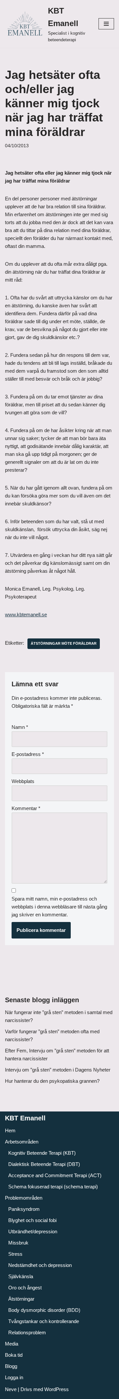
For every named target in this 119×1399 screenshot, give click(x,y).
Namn (20, 727)
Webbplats (23, 781)
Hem (10, 1130)
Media (11, 1344)
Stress (15, 1254)
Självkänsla (20, 1276)
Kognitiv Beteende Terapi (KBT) (42, 1153)
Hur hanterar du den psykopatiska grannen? (52, 1081)
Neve (11, 1389)
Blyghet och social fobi (32, 1220)
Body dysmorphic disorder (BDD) (44, 1310)
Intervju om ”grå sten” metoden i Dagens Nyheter (57, 1070)
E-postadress (28, 754)
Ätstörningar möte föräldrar (64, 643)
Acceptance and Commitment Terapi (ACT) (54, 1175)
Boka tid (13, 1355)
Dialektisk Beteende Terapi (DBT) (44, 1164)
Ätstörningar (21, 1299)
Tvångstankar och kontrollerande (43, 1321)
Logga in (14, 1377)
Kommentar (26, 808)
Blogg (11, 1366)
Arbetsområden (21, 1141)
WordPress (56, 1389)
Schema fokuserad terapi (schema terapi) (53, 1186)
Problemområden (23, 1198)
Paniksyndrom (24, 1209)
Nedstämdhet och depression (40, 1265)
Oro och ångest (25, 1287)
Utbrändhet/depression (32, 1231)
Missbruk (18, 1242)
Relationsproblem (27, 1332)
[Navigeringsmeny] (106, 23)
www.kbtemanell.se (26, 614)
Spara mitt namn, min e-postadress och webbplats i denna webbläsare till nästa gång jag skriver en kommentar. (59, 906)
